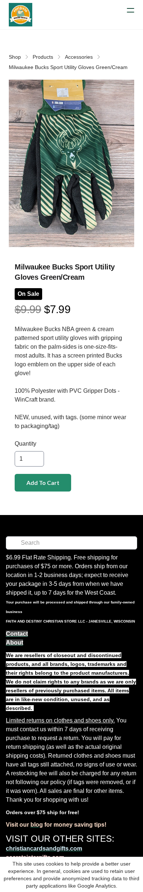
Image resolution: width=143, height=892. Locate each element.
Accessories (79, 57)
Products (43, 57)
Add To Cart (42, 482)
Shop (15, 57)
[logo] (20, 14)
